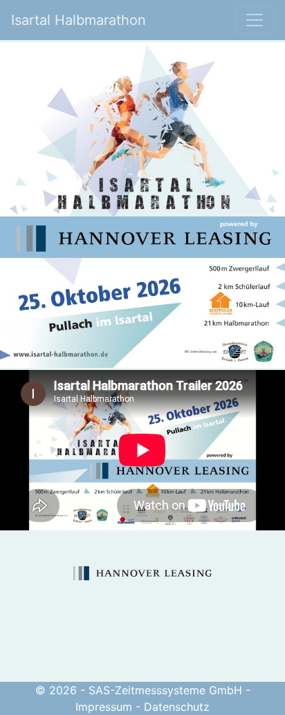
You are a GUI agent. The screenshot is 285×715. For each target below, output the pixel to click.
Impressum (103, 707)
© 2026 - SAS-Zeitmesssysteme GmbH (138, 690)
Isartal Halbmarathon (78, 20)
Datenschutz (177, 707)
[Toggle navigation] (254, 20)
